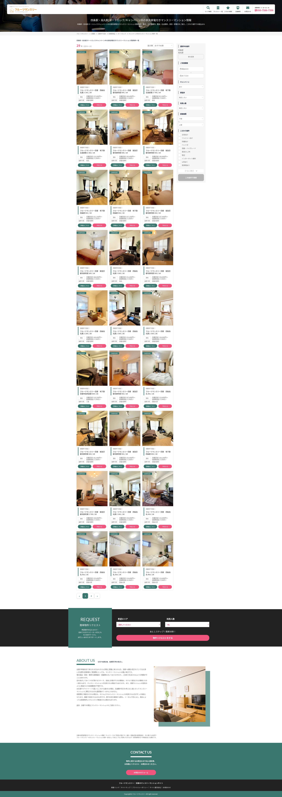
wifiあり (185, 162)
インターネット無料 (189, 158)
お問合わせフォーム (141, 772)
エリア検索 (208, 11)
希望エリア (123, 618)
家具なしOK (186, 152)
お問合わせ (247, 11)
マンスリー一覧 (218, 11)
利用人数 (171, 618)
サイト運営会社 (155, 787)
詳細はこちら (84, 105)
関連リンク (115, 787)
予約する (99, 105)
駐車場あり (186, 165)
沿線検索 (238, 11)
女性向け (185, 135)
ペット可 (185, 145)
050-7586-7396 (265, 10)
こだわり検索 (228, 11)
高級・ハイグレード (189, 148)
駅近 (183, 155)
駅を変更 (191, 57)
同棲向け (185, 141)
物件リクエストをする (163, 637)
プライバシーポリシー (140, 787)
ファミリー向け (187, 138)
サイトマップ (126, 787)
